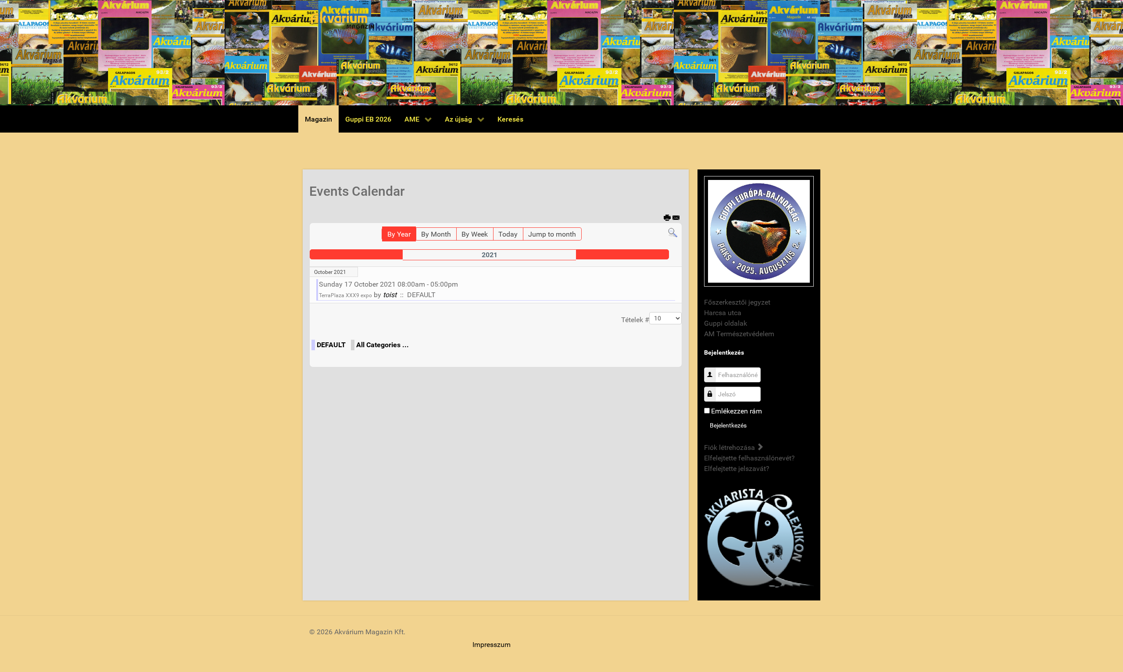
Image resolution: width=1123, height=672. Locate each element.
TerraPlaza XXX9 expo (345, 295)
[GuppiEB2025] (759, 230)
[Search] (672, 232)
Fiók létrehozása (730, 447)
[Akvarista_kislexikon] (759, 539)
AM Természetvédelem (739, 334)
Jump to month (552, 234)
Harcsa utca (722, 313)
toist (390, 295)
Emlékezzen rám (736, 411)
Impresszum (491, 644)
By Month (436, 234)
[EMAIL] (676, 218)
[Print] (667, 218)
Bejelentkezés (728, 425)
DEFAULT (331, 345)
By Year (399, 234)
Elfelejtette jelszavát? (736, 468)
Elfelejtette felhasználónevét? (749, 458)
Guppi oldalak (725, 323)
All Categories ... (382, 345)
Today (508, 234)
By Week (474, 234)
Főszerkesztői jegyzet (737, 302)
